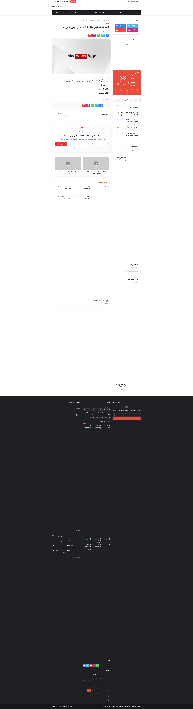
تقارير (89, 12)
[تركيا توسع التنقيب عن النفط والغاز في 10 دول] (96, 546)
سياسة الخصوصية (127, 706)
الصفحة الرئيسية (56, 12)
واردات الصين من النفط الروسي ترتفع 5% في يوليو (121, 386)
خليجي (64, 536)
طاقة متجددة (73, 12)
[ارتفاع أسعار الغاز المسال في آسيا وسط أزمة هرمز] (96, 540)
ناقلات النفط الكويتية (106, 414)
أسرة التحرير (70, 534)
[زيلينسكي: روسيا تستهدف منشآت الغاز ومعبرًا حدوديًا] (63, 190)
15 (88, 687)
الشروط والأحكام (119, 706)
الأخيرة (126, 100)
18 (104, 690)
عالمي (100, 20)
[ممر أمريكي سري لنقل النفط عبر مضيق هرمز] (119, 129)
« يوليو (109, 700)
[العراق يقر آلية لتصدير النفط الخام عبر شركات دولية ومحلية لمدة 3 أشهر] (119, 122)
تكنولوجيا (95, 12)
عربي (58, 536)
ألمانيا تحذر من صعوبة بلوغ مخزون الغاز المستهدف (82, 197)
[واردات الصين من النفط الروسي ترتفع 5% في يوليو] (120, 326)
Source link (106, 99)
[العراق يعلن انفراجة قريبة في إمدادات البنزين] (132, 206)
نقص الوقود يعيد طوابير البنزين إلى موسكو (101, 300)
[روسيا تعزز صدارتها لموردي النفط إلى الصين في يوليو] (132, 273)
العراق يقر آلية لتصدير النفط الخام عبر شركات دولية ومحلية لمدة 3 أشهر (131, 121)
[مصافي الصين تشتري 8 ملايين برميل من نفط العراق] (119, 115)
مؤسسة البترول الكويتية (90, 412)
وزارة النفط (107, 417)
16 (84, 687)
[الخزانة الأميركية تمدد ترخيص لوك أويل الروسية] (120, 153)
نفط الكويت (97, 414)
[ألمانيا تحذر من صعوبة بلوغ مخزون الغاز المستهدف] (82, 190)
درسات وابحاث (55, 540)
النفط (89, 409)
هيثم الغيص (91, 414)
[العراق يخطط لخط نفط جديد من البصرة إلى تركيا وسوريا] (119, 136)
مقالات (110, 12)
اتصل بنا (113, 706)
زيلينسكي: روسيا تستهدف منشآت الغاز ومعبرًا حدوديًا (64, 197)
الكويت (108, 409)
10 (108, 687)
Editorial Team (85, 31)
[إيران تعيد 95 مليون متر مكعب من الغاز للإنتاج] (106, 600)
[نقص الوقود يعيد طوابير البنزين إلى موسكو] (100, 242)
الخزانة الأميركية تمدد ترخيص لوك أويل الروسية (121, 159)
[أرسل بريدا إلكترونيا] (81, 31)
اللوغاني (93, 409)
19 (100, 690)
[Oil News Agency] (57, 6)
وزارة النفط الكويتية (99, 417)
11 (104, 687)
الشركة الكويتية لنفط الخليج (91, 406)
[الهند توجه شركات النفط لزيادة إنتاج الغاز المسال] (106, 540)
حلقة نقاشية (107, 412)
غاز (67, 12)
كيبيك (98, 412)
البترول (108, 406)
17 (108, 690)
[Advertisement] (126, 54)
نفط (63, 12)
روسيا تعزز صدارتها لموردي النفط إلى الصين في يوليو (133, 279)
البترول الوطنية (102, 406)
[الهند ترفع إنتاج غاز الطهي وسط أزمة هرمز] (87, 540)
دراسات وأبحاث (102, 12)
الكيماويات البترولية (101, 409)
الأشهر (136, 100)
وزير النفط (92, 417)
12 (100, 687)
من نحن (138, 706)
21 (92, 690)
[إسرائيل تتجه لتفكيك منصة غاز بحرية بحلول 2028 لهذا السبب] (87, 547)
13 (96, 687)
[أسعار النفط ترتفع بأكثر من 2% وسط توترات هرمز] (119, 108)
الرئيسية (106, 20)
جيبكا (85, 409)
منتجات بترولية (82, 12)
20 (96, 690)
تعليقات (117, 100)
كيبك (102, 412)
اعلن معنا (134, 706)
